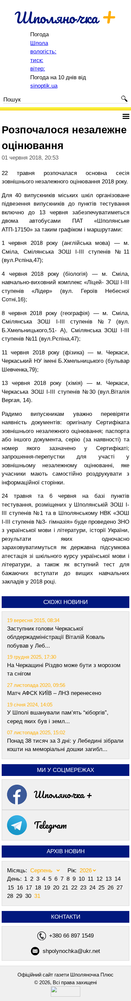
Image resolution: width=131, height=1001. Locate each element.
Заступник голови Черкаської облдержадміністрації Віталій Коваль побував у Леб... (56, 637)
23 (84, 887)
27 (120, 887)
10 (82, 879)
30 (29, 896)
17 (30, 887)
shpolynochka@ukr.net (71, 951)
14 (118, 879)
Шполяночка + (63, 794)
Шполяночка (66, 17)
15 (11, 887)
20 (57, 887)
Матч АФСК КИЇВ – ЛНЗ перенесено (54, 693)
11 (91, 879)
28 (11, 896)
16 (21, 887)
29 (20, 896)
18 (39, 887)
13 (109, 879)
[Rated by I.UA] (65, 995)
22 (75, 887)
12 (100, 879)
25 (102, 887)
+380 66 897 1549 (71, 935)
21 (66, 887)
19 (48, 887)
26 (111, 887)
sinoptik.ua (43, 86)
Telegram (50, 825)
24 (93, 887)
